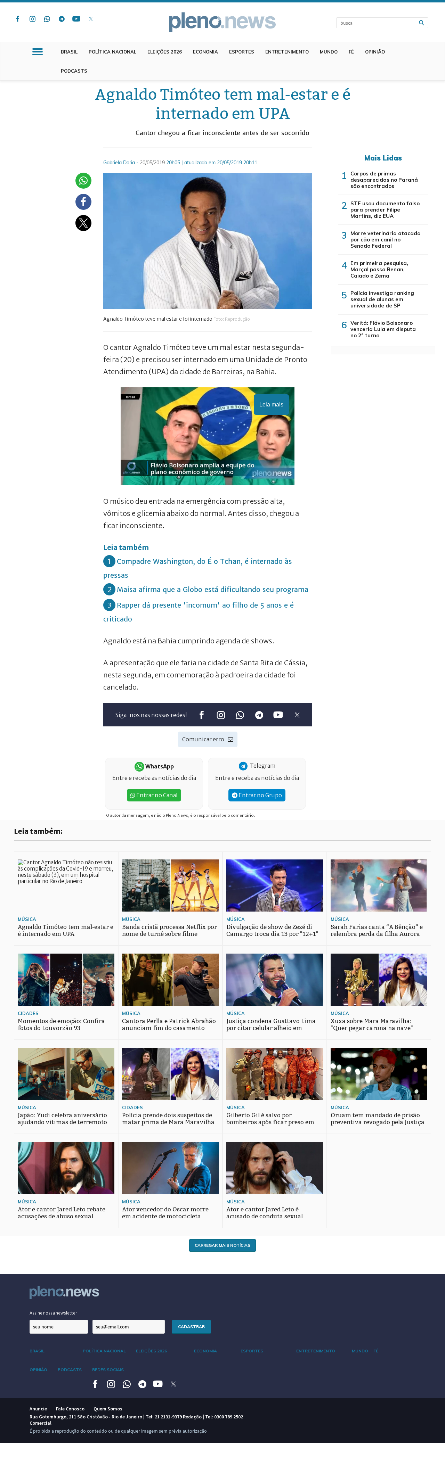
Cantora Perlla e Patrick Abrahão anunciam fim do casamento (169, 1025)
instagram (32, 19)
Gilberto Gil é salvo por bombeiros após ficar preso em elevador (270, 1122)
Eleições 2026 (164, 52)
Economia (205, 52)
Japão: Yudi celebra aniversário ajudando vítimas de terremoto (62, 1119)
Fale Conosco (70, 1409)
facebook (18, 19)
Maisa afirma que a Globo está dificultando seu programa (212, 589)
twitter (91, 19)
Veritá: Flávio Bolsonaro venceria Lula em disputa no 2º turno (383, 329)
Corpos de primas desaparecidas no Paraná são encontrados (384, 179)
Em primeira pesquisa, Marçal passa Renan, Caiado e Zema (379, 269)
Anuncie (38, 1409)
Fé (351, 52)
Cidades (28, 1013)
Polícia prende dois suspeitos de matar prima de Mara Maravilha (168, 1119)
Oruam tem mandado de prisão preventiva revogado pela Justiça (377, 1119)
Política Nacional (112, 52)
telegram (61, 19)
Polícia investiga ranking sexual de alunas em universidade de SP (382, 299)
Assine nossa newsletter (53, 1313)
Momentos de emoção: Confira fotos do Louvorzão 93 (61, 1025)
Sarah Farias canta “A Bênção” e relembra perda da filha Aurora (377, 930)
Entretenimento (287, 52)
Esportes (241, 52)
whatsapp (47, 19)
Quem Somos (108, 1409)
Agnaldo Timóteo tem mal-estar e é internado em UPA (65, 930)
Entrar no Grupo (259, 795)
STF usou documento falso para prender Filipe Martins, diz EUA (385, 209)
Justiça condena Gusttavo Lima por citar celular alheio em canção (271, 1028)
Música (27, 919)
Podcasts (74, 71)
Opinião (375, 52)
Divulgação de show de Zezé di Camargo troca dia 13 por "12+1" (272, 930)
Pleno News (222, 22)
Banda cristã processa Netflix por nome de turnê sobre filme (169, 930)
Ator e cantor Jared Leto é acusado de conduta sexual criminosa (264, 1216)
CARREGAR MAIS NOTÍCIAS (222, 1245)
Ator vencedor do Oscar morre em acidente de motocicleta (165, 1213)
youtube (76, 19)
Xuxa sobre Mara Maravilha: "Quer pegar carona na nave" (372, 1025)
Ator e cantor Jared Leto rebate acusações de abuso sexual (61, 1213)
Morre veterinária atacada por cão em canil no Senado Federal (385, 239)
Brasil (69, 52)
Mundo (329, 52)
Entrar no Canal (156, 795)
